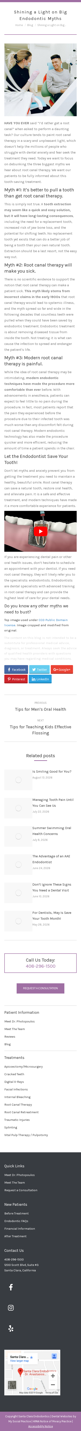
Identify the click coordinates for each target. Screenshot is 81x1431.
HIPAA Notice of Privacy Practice (52, 1421)
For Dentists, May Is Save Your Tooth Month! (51, 916)
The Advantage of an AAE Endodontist (51, 859)
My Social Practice (19, 1421)
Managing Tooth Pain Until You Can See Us (53, 803)
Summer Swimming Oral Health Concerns (51, 831)
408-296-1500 (41, 966)
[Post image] (18, 780)
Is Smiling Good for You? (51, 771)
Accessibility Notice (40, 1426)
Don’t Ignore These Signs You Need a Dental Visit (51, 887)
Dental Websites (62, 1416)
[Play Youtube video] (40, 531)
